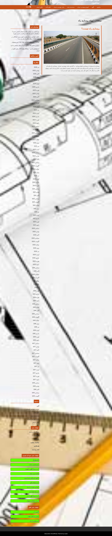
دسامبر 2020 (35, 228)
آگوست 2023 (35, 136)
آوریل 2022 (36, 179)
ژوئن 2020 (36, 248)
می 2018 (36, 327)
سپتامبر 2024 (35, 100)
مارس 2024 (35, 116)
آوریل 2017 (36, 370)
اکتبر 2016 (36, 389)
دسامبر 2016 (35, 383)
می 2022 (36, 176)
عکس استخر (40, 7)
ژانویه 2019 (36, 301)
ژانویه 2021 (36, 225)
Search (21, 7)
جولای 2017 (36, 360)
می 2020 (36, 251)
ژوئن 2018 (36, 324)
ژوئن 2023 (36, 143)
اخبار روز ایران (35, 449)
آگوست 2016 (35, 396)
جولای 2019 (36, 281)
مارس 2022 (35, 182)
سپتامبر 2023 (35, 133)
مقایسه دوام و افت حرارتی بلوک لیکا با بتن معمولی (25, 42)
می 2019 (36, 287)
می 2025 (36, 80)
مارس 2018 (36, 334)
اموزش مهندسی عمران (83, 7)
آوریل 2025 (36, 84)
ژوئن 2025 (36, 77)
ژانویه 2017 (36, 380)
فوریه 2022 (36, 186)
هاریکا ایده (36, 446)
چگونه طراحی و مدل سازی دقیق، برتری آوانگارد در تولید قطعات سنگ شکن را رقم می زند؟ (25, 38)
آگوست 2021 (35, 202)
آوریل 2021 (36, 215)
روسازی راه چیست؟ (90, 28)
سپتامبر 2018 (35, 314)
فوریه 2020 (36, 261)
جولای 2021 (36, 205)
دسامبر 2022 (35, 153)
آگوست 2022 (35, 166)
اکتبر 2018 (36, 310)
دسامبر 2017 (35, 343)
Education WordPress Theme (53, 534)
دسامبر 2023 (35, 126)
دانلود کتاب (48, 7)
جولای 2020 (35, 245)
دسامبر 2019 (35, 268)
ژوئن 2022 (36, 172)
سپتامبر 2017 (35, 353)
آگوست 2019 (35, 278)
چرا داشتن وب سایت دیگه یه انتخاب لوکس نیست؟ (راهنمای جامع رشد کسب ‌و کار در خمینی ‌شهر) (25, 33)
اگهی (93, 7)
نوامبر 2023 (36, 130)
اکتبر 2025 (36, 74)
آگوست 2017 (35, 357)
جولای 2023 (36, 139)
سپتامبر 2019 (35, 274)
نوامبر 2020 (36, 232)
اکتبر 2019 (36, 271)
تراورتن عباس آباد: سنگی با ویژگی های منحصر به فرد (25, 45)
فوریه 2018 (36, 337)
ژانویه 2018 (36, 340)
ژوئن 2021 (36, 209)
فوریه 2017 (36, 376)
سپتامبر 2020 (35, 238)
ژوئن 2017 (36, 363)
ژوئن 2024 (36, 107)
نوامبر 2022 (36, 156)
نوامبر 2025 (36, 70)
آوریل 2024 (36, 113)
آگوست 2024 (35, 103)
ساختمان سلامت (35, 442)
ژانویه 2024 (36, 123)
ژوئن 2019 (36, 284)
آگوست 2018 (35, 317)
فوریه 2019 (36, 297)
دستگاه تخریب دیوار (34, 432)
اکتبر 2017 (36, 350)
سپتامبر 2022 (35, 163)
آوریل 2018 (36, 330)
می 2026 (36, 67)
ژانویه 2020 (36, 264)
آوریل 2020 (36, 255)
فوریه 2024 (36, 120)
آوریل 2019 (36, 291)
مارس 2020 (35, 258)
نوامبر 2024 (35, 93)
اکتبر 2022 (36, 159)
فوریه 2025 (36, 90)
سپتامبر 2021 (35, 199)
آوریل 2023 (36, 149)
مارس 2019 (36, 294)
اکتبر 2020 (36, 235)
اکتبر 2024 (36, 97)
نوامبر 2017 (36, 347)
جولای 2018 (36, 320)
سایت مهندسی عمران (59, 7)
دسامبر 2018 (35, 304)
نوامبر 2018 (36, 307)
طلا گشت (36, 435)
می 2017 (36, 366)
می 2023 (36, 146)
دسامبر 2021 (35, 189)
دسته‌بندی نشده (71, 7)
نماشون (99, 7)
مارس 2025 (35, 87)
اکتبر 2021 (36, 195)
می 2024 (36, 110)
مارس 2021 (36, 218)
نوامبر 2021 (36, 192)
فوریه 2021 (36, 222)
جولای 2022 (36, 169)
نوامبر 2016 (36, 386)
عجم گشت (36, 439)
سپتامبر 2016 (35, 393)
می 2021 (36, 212)
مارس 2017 (36, 373)
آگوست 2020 (35, 241)
